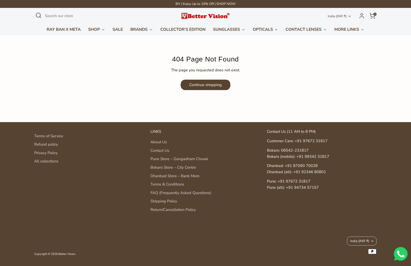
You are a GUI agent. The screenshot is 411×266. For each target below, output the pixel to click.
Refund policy (46, 144)
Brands (139, 29)
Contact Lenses (304, 29)
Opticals (263, 29)
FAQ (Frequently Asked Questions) (180, 192)
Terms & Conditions (167, 184)
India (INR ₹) (337, 16)
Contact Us (159, 150)
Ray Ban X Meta (64, 29)
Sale (118, 29)
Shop (94, 29)
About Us (158, 142)
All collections (46, 161)
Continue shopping (205, 84)
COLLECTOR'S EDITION (183, 29)
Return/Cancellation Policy (173, 209)
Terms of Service (48, 136)
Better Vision (66, 254)
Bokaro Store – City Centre (173, 167)
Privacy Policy (46, 152)
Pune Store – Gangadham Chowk (179, 158)
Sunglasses (227, 29)
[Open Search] (38, 15)
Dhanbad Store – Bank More (175, 175)
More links (347, 29)
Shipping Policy (163, 201)
